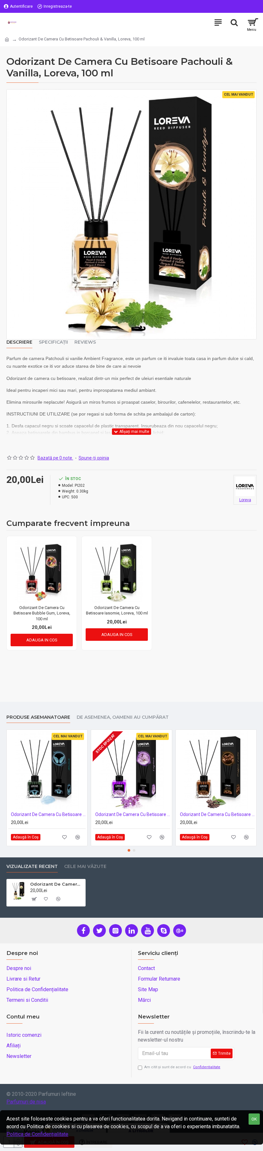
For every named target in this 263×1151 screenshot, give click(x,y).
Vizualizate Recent (32, 866)
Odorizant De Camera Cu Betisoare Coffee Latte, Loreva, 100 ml (217, 814)
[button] (129, 850)
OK (254, 1119)
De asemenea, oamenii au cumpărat (123, 717)
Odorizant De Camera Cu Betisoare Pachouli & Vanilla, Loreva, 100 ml (56, 884)
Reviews (85, 342)
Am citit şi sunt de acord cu (182, 1067)
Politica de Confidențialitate (37, 1134)
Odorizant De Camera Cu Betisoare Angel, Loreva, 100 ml (48, 814)
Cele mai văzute (85, 866)
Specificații (53, 342)
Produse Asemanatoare (38, 717)
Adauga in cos (41, 640)
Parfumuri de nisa (26, 1102)
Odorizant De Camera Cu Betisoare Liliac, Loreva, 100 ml (132, 814)
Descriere (19, 342)
